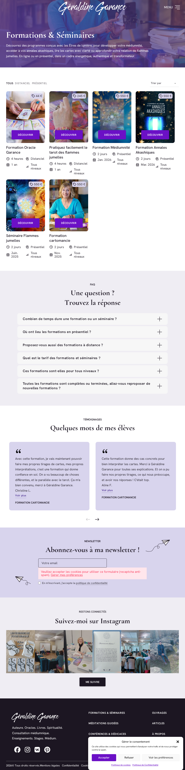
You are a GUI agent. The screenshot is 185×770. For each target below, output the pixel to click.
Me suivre (93, 682)
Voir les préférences (161, 757)
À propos (158, 734)
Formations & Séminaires (107, 712)
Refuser (129, 757)
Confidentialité (70, 765)
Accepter (103, 757)
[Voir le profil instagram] (27, 749)
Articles (158, 723)
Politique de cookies (121, 765)
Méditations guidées (104, 723)
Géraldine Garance (92, 7)
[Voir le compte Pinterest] (47, 749)
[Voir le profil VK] (37, 749)
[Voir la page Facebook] (17, 749)
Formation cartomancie (32, 502)
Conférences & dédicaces (107, 734)
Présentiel (124, 154)
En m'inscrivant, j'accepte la (74, 583)
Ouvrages (159, 712)
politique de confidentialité (91, 583)
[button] (178, 741)
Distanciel (37, 159)
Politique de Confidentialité (145, 765)
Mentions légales (50, 765)
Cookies (86, 765)
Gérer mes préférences (67, 575)
